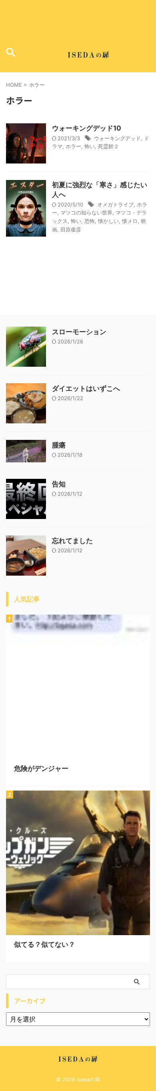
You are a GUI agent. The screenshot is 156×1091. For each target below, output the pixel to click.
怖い (89, 146)
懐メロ (130, 221)
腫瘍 (59, 445)
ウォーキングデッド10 (86, 128)
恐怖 (89, 221)
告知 (59, 484)
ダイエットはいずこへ (86, 388)
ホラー (73, 146)
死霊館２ (108, 146)
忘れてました (72, 541)
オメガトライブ (115, 204)
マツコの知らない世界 (86, 212)
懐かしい (108, 221)
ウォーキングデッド (117, 138)
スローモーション (79, 332)
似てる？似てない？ (44, 944)
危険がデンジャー (41, 768)
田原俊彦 (70, 229)
